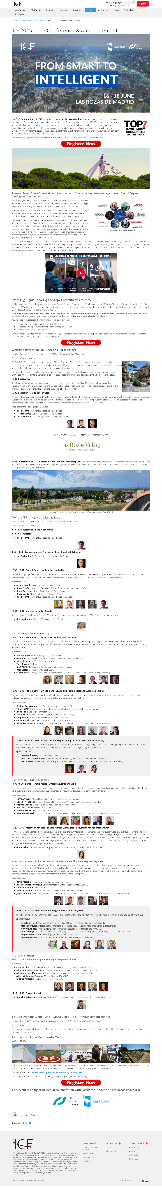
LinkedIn (134, 1155)
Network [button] (50, 10)
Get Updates (129, 10)
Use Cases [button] (19, 15)
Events (23, 20)
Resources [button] (77, 10)
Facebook (135, 1147)
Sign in (142, 3)
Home (15, 20)
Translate (125, 5)
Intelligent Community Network (91, 1148)
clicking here (49, 133)
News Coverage (89, 1153)
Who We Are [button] (20, 10)
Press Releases (88, 1157)
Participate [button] (63, 10)
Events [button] (90, 10)
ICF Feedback (111, 1151)
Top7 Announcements (36, 20)
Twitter (134, 1151)
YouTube (134, 1159)
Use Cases (87, 1161)
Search (117, 10)
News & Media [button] (103, 10)
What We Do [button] (36, 10)
